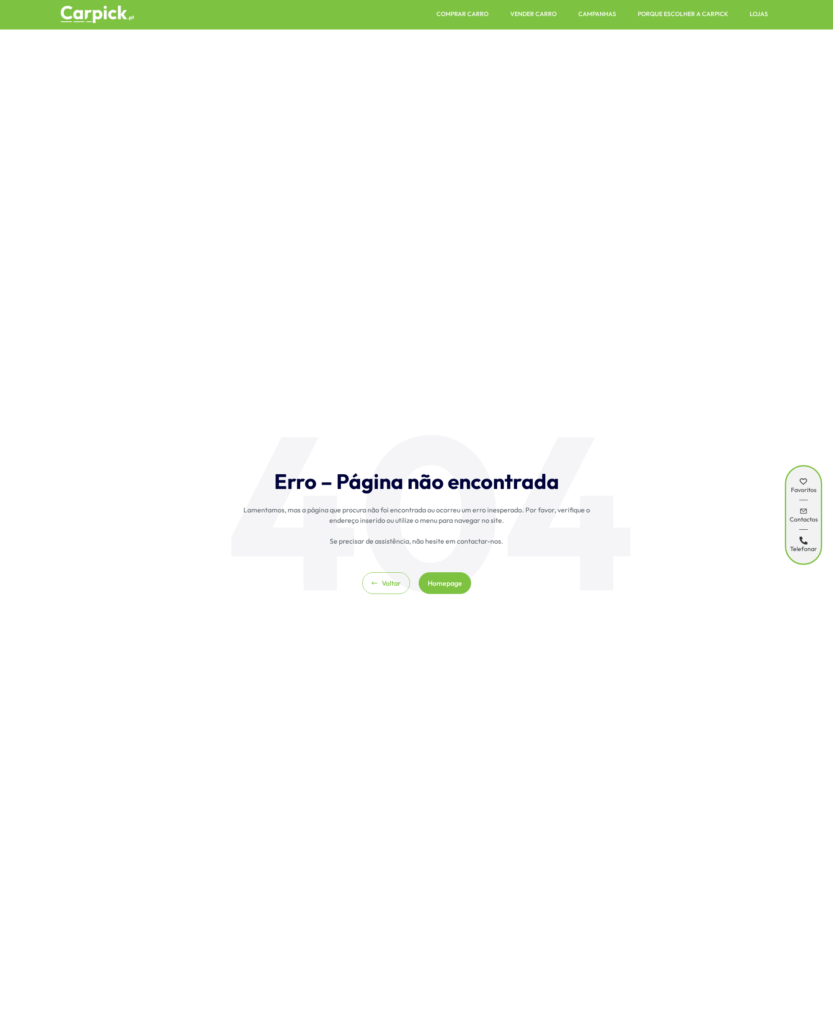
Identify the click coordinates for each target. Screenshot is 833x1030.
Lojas (759, 14)
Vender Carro (533, 14)
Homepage (445, 583)
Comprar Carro (462, 14)
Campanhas (597, 14)
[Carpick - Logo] (97, 15)
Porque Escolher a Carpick (683, 14)
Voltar (391, 583)
